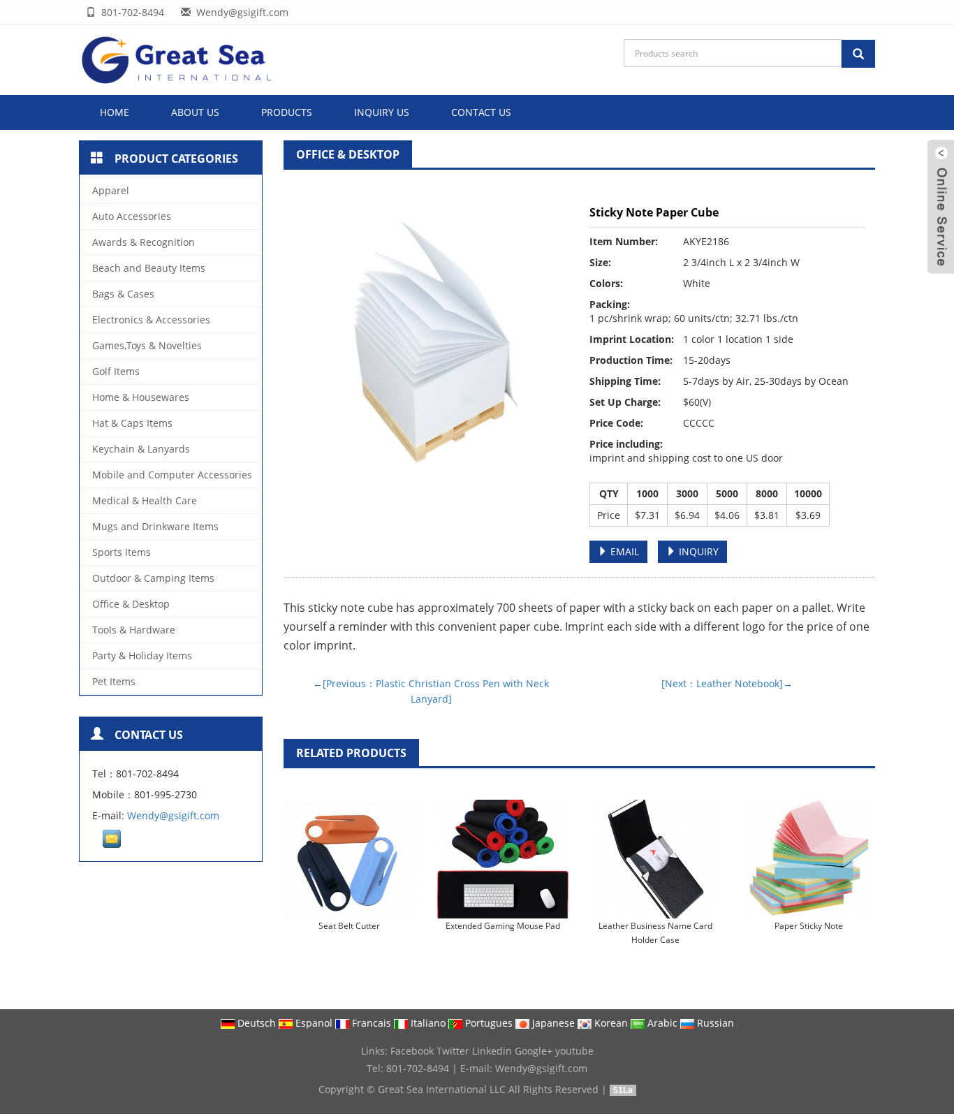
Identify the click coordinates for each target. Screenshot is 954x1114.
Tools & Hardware (133, 629)
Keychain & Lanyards (141, 448)
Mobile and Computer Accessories (172, 474)
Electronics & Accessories (151, 319)
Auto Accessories (131, 216)
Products (286, 112)
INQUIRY (697, 551)
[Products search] (858, 54)
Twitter (452, 1050)
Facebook (412, 1050)
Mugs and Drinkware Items (155, 526)
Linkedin (492, 1050)
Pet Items (113, 681)
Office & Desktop (347, 154)
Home (114, 112)
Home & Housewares (140, 397)
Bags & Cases (123, 293)
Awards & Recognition (143, 242)
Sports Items (121, 552)
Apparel (110, 190)
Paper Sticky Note (809, 926)
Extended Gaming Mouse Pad (503, 926)
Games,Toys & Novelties (147, 345)
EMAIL (623, 551)
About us (195, 112)
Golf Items (116, 371)
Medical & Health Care (144, 500)
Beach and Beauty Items (148, 267)
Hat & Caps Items (132, 423)
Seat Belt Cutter (349, 926)
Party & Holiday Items (142, 655)
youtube (574, 1050)
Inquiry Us (381, 112)
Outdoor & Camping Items (153, 578)
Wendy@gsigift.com (173, 815)
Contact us (481, 112)
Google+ (533, 1050)
